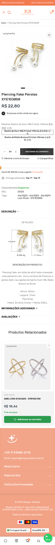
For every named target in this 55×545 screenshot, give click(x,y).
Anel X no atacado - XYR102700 (22, 399)
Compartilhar (46, 158)
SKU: (4, 192)
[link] (5, 541)
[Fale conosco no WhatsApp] (48, 538)
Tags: (4, 195)
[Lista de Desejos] (49, 345)
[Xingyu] (27, 12)
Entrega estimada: (15, 178)
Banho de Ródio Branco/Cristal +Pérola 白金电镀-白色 (27, 138)
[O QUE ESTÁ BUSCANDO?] (9, 12)
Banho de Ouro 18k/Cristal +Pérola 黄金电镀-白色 (28, 132)
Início (3, 23)
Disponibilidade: (10, 188)
